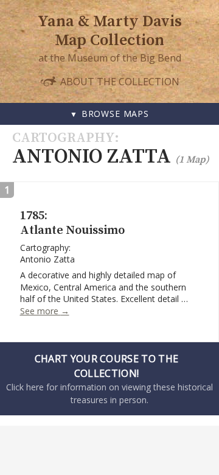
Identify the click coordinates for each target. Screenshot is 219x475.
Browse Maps (115, 113)
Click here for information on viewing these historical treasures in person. (109, 379)
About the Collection (118, 81)
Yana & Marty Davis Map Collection (110, 31)
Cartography (63, 138)
